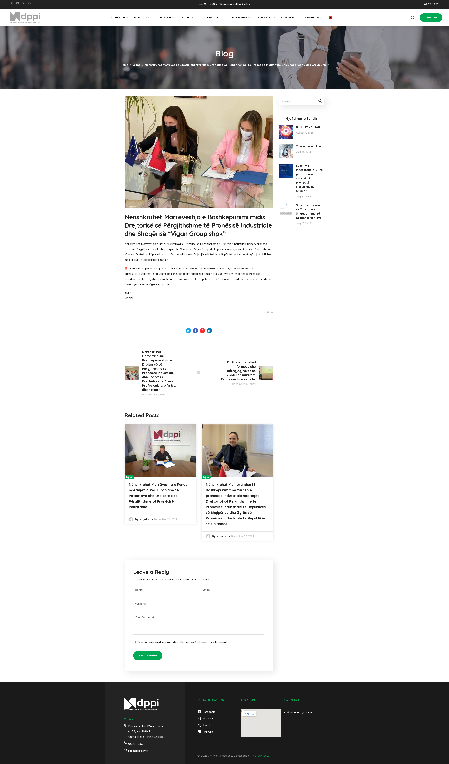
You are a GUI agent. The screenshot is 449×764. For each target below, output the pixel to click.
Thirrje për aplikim (308, 146)
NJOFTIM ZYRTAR (308, 127)
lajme (136, 65)
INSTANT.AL (260, 756)
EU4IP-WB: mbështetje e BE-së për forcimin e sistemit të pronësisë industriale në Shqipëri (309, 178)
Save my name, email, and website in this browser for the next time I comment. (182, 642)
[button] (412, 17)
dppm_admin (143, 519)
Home (124, 65)
